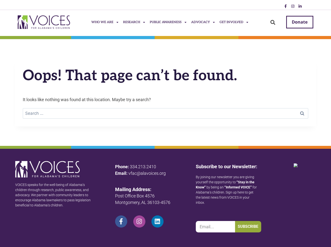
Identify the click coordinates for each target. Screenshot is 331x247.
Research (131, 22)
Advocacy (200, 22)
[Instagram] (292, 6)
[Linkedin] (157, 221)
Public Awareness (165, 22)
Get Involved (231, 22)
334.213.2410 (143, 166)
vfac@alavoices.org (147, 173)
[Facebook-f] (285, 6)
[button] (272, 22)
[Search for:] (165, 113)
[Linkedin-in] (300, 6)
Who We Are (102, 22)
